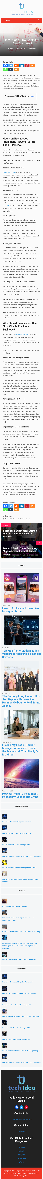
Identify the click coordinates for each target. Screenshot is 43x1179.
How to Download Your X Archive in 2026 (16, 833)
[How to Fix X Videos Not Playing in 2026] (4, 840)
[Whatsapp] (5, 69)
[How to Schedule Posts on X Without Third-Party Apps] (4, 852)
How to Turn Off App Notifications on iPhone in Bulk (20, 1016)
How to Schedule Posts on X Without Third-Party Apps (21, 856)
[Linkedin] (21, 65)
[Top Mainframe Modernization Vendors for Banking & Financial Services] (21, 644)
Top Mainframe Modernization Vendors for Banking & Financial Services (21, 654)
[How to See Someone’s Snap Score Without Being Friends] (4, 875)
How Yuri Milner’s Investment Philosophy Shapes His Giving (20, 795)
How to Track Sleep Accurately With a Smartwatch (20, 993)
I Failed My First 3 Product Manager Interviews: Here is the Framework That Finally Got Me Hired (21, 749)
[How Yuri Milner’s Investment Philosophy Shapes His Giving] (21, 787)
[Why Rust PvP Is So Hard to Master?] (4, 902)
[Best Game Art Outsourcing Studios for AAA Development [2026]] (4, 913)
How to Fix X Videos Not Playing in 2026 (16, 845)
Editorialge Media (23, 1176)
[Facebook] (5, 65)
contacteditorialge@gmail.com (21, 1119)
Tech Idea (33, 1171)
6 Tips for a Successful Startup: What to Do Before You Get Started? (20, 533)
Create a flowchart (9, 172)
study (7, 205)
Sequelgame (21, 1158)
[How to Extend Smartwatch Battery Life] (4, 1035)
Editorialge (22, 1147)
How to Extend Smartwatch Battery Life (16, 1039)
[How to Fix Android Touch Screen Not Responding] (4, 1046)
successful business (22, 334)
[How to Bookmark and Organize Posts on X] (4, 817)
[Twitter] (10, 65)
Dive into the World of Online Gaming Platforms (19, 960)
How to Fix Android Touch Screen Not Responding (20, 1051)
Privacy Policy (21, 1131)
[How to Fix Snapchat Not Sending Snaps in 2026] (4, 863)
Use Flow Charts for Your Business (17, 519)
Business (8, 516)
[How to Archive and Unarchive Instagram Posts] (21, 601)
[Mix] (32, 65)
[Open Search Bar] (39, 20)
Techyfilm (21, 1155)
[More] (16, 69)
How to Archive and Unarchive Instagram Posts (20, 610)
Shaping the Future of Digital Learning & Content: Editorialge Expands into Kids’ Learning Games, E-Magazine (19, 945)
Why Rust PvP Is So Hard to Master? (15, 906)
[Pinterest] (27, 65)
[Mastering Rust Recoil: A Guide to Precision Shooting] (4, 927)
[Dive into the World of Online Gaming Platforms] (4, 955)
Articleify (21, 1151)
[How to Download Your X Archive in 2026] (4, 829)
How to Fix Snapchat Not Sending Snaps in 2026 (19, 868)
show (32, 96)
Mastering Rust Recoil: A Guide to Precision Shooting (21, 932)
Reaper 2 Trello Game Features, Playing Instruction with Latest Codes (20, 551)
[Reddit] (16, 65)
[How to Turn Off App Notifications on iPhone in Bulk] (4, 1012)
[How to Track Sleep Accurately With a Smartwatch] (4, 989)
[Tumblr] (10, 69)
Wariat (21, 1162)
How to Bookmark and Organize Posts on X (17, 822)
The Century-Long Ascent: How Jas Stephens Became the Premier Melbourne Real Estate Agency (21, 701)
